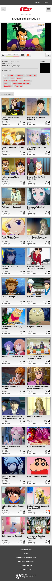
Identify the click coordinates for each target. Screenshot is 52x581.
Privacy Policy (26, 565)
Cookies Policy (26, 569)
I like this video (3, 55)
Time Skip (7, 86)
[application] (26, 37)
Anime (10, 76)
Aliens (19, 78)
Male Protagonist (10, 81)
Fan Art (42, 61)
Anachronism (25, 81)
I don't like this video (22, 55)
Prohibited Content (26, 562)
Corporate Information (26, 558)
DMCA (26, 554)
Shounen (20, 76)
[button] (26, 37)
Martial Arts (31, 76)
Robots (6, 83)
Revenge (18, 86)
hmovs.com (32, 575)
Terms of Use (26, 550)
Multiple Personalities (21, 83)
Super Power (9, 78)
